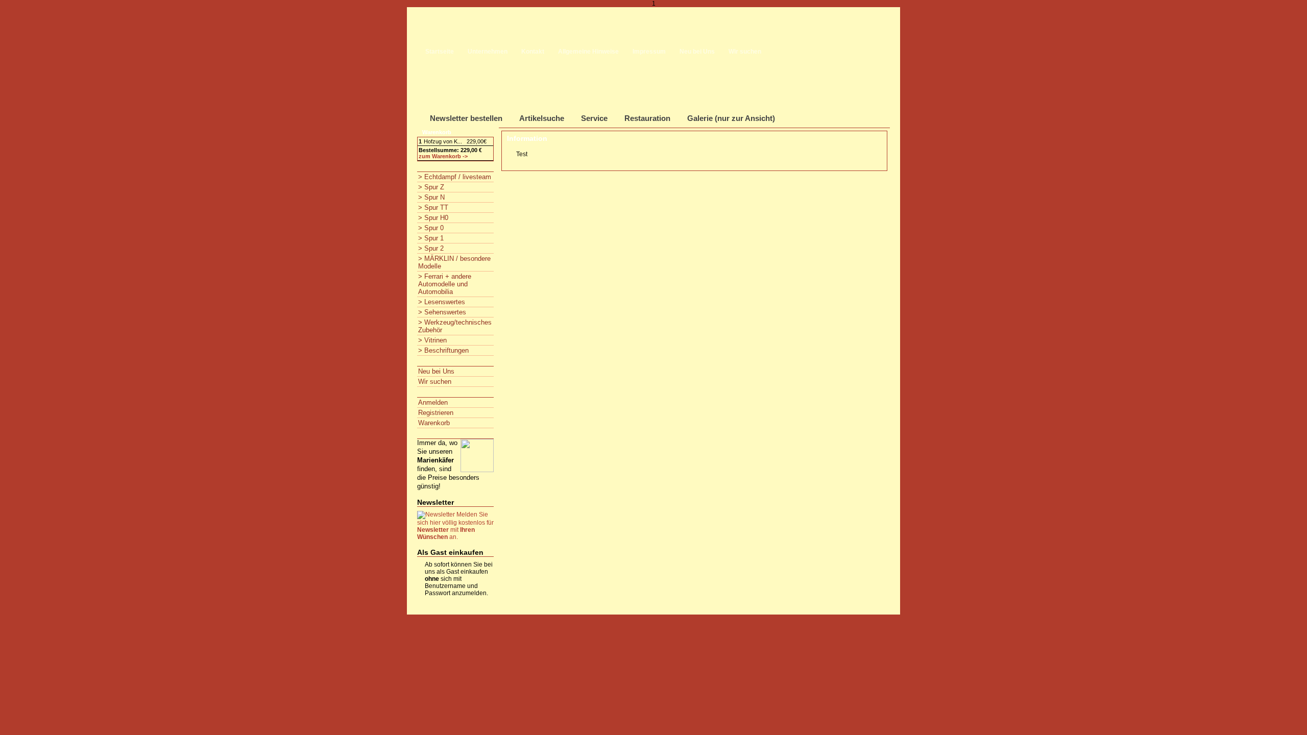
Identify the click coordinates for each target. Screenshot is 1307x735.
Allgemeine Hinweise (588, 51)
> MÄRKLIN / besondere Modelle (454, 262)
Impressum (649, 51)
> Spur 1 (431, 238)
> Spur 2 (431, 248)
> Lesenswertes (441, 302)
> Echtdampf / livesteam (454, 177)
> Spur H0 (433, 218)
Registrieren (435, 412)
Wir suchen (745, 51)
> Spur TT (433, 207)
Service (594, 118)
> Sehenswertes (442, 312)
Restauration (647, 118)
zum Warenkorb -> (443, 156)
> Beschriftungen (443, 350)
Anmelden (433, 402)
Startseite (439, 51)
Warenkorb (434, 423)
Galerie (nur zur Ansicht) (731, 118)
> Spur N (431, 197)
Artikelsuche (541, 118)
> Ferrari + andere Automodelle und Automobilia (444, 284)
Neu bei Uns (697, 51)
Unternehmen (487, 51)
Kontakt (532, 51)
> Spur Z (431, 187)
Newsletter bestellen (466, 118)
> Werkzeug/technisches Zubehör (455, 326)
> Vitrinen (432, 340)
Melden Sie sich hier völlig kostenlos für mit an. (455, 526)
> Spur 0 (431, 228)
